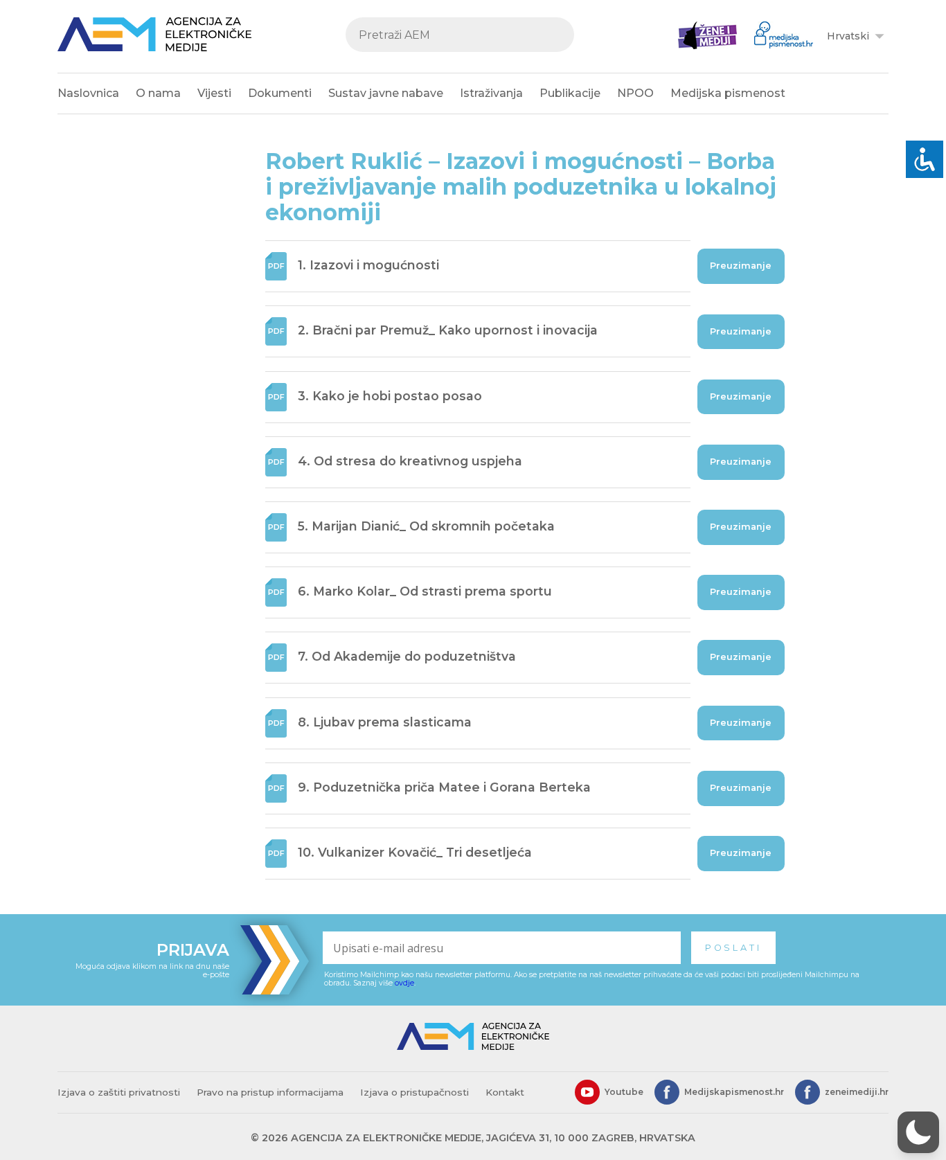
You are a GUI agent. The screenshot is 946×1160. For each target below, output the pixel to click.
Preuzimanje (740, 265)
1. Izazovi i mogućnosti (368, 265)
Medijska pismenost (727, 93)
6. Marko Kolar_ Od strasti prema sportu (425, 591)
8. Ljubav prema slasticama (385, 722)
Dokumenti (280, 93)
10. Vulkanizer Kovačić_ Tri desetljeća (415, 852)
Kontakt (504, 1092)
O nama (158, 93)
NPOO (635, 93)
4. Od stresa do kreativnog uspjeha (410, 461)
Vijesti (214, 93)
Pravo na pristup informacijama (270, 1092)
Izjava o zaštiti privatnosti (118, 1092)
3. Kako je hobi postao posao (390, 396)
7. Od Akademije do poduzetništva (407, 657)
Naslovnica (88, 93)
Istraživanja (491, 93)
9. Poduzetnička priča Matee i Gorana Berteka (444, 787)
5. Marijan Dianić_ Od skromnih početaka (426, 526)
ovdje (404, 983)
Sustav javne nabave (385, 93)
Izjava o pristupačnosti (414, 1092)
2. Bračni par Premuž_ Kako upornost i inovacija (448, 330)
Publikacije (569, 93)
